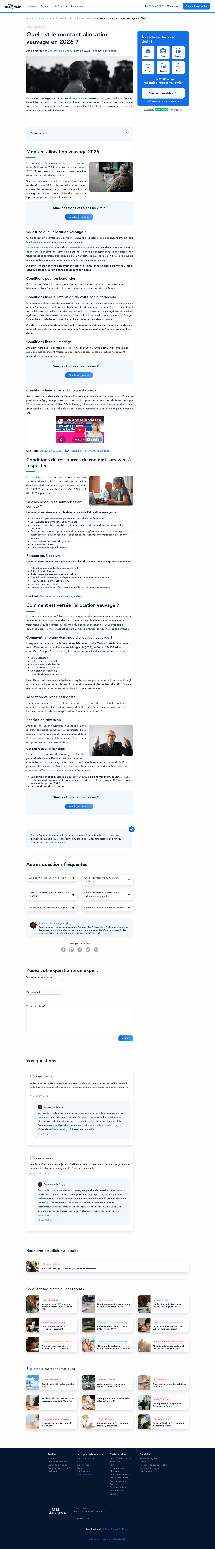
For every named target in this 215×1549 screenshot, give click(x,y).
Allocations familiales (120, 1474)
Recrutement (84, 1471)
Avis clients (83, 1465)
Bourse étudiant (118, 1487)
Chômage (114, 1471)
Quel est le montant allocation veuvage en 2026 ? (120, 18)
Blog (79, 1468)
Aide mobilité (116, 1490)
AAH (112, 1484)
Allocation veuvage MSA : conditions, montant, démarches (74, 450)
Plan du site (146, 1471)
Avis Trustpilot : (107, 1529)
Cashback (52, 1471)
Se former (59, 6)
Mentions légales (148, 1458)
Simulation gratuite (196, 6)
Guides (44, 6)
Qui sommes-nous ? (87, 1458)
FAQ (79, 1461)
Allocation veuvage (80, 18)
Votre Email (33, 991)
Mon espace (173, 6)
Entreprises (77, 6)
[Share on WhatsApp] (96, 950)
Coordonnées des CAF (121, 1458)
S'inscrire (32, 6)
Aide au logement (119, 1478)
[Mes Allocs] (13, 6)
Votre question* (35, 1006)
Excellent (149, 109)
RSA (112, 1465)
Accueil (30, 18)
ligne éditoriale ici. (54, 842)
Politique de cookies (150, 1468)
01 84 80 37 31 (156, 6)
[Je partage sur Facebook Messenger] (79, 950)
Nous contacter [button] (85, 1474)
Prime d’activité (118, 1468)
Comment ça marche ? (59, 1468)
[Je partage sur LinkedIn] (71, 950)
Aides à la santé (57, 18)
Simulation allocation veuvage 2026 (61, 596)
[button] (51, 878)
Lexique (114, 1494)
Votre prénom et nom (39, 977)
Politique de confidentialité (153, 1465)
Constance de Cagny (60, 50)
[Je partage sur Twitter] (88, 950)
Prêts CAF (115, 1461)
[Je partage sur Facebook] (63, 950)
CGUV (143, 1461)
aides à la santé (78, 98)
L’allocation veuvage (38, 247)
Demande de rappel (58, 1465)
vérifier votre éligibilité (61, 1129)
